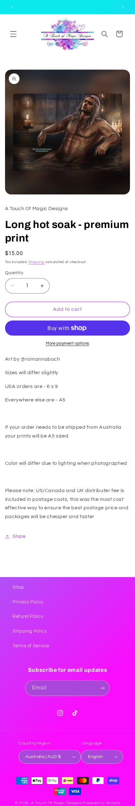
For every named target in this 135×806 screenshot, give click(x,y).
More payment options (67, 344)
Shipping (36, 262)
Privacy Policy (28, 602)
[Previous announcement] (12, 7)
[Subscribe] (102, 688)
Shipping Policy (29, 631)
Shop (18, 587)
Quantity (14, 273)
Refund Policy (28, 616)
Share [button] (19, 536)
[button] (13, 34)
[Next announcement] (123, 7)
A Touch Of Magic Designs (56, 803)
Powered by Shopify (101, 803)
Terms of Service (31, 646)
